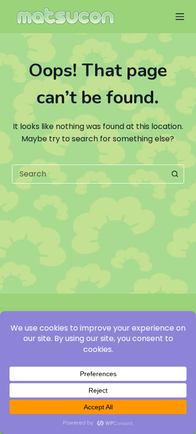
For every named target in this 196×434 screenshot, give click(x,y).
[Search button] (175, 174)
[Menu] (180, 16)
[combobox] (89, 174)
